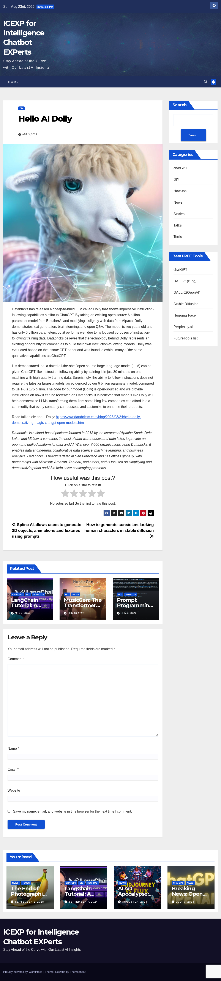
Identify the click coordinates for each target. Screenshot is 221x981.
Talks (178, 225)
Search (179, 105)
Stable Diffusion (186, 304)
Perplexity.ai (183, 327)
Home (13, 82)
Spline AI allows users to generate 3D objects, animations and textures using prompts (46, 530)
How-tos (38, 594)
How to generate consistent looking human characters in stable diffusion (119, 527)
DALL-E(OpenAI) (187, 292)
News (76, 594)
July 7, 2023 (185, 901)
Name (13, 748)
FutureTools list (185, 338)
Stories (179, 214)
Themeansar (77, 971)
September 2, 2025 (29, 901)
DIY (21, 108)
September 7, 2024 (83, 901)
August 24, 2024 (134, 901)
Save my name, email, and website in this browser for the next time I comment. (72, 811)
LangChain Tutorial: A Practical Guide (84, 893)
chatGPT (17, 594)
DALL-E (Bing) (185, 281)
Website (14, 790)
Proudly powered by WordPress (23, 971)
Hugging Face (185, 315)
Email (13, 769)
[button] (205, 82)
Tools (178, 237)
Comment (16, 659)
